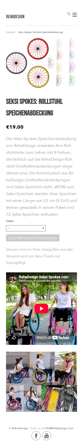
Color (9, 221)
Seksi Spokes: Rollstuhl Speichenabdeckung (40, 32)
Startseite (10, 32)
